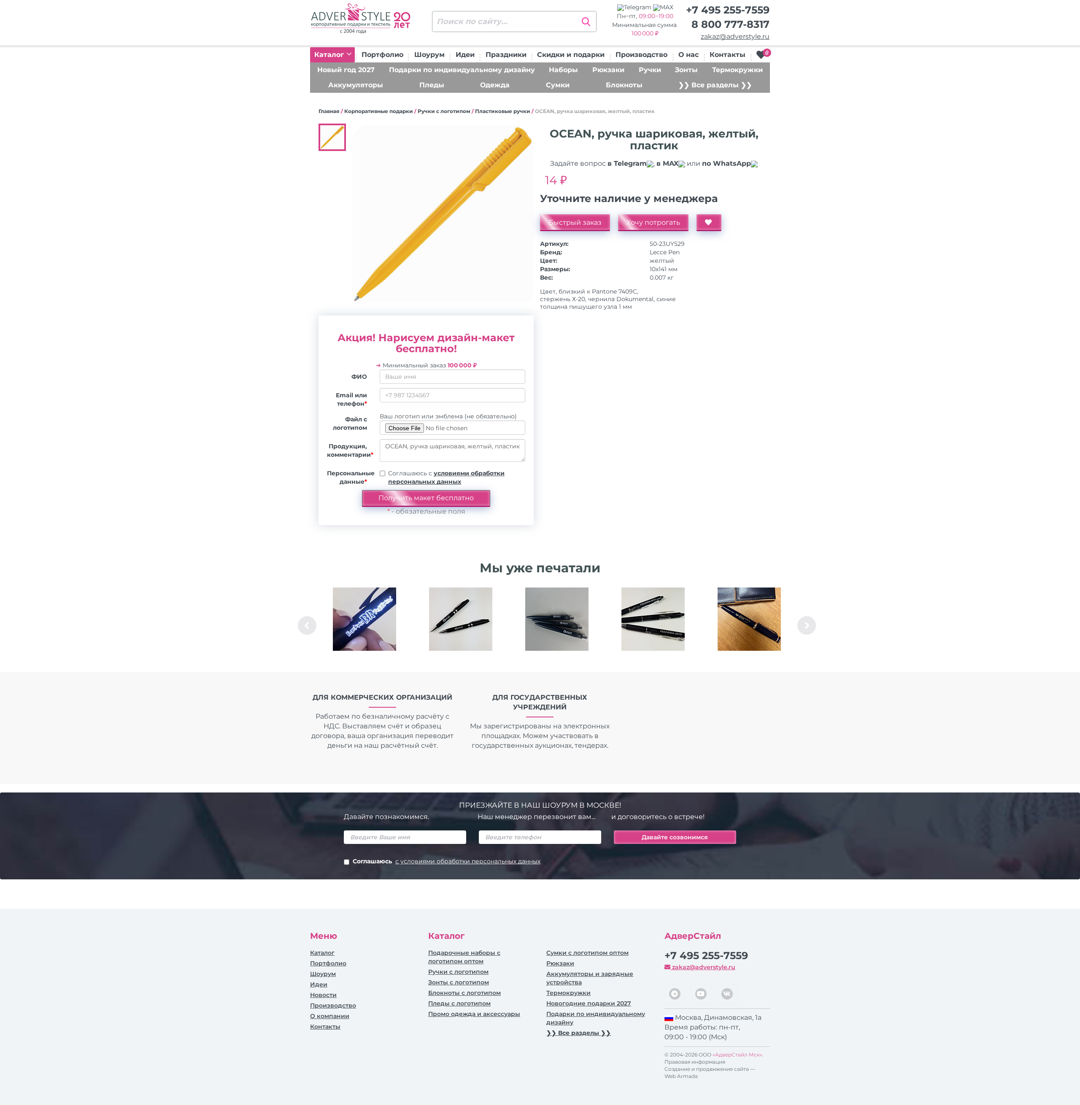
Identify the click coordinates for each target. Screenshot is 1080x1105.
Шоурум (429, 55)
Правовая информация (694, 1062)
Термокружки (737, 70)
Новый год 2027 (346, 70)
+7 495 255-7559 (728, 10)
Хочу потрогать (653, 222)
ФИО (359, 376)
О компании (329, 1016)
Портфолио (382, 55)
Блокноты (624, 85)
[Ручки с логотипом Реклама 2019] (653, 619)
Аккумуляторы (355, 85)
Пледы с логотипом (459, 1003)
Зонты (686, 70)
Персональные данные (350, 477)
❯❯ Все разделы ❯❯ (715, 85)
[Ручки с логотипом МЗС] (461, 619)
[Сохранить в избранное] (709, 222)
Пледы (431, 85)
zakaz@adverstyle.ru (735, 36)
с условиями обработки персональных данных (467, 861)
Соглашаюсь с (446, 477)
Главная (329, 111)
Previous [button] (307, 625)
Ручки (650, 70)
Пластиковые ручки (502, 111)
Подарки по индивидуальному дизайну (462, 70)
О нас (688, 55)
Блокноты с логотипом (464, 993)
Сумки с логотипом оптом (587, 953)
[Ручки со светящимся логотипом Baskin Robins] (364, 619)
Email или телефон (351, 399)
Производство (641, 55)
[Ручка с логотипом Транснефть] (749, 619)
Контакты (727, 55)
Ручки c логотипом (444, 111)
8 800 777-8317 (730, 24)
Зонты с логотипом (458, 982)
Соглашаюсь (446, 861)
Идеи (465, 55)
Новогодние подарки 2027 (588, 1003)
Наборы (563, 70)
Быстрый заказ (575, 222)
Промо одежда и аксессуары (474, 1014)
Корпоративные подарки (378, 111)
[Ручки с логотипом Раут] (557, 619)
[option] (364, 625)
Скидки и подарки (571, 55)
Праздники (506, 55)
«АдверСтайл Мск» (737, 1054)
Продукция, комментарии (350, 450)
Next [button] (806, 625)
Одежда (495, 85)
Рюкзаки (608, 70)
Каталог (330, 55)
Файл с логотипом (350, 423)
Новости (323, 995)
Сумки (558, 85)
